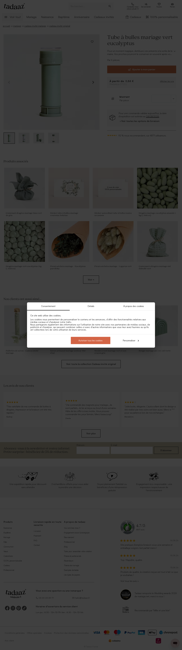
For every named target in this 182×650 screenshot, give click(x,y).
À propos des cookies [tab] (133, 306)
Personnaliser (129, 340)
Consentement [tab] (48, 306)
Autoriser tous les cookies (90, 340)
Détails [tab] (91, 306)
